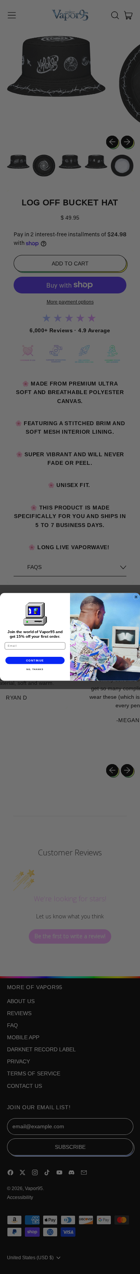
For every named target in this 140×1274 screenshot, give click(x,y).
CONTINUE (35, 660)
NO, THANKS (35, 669)
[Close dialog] (136, 597)
